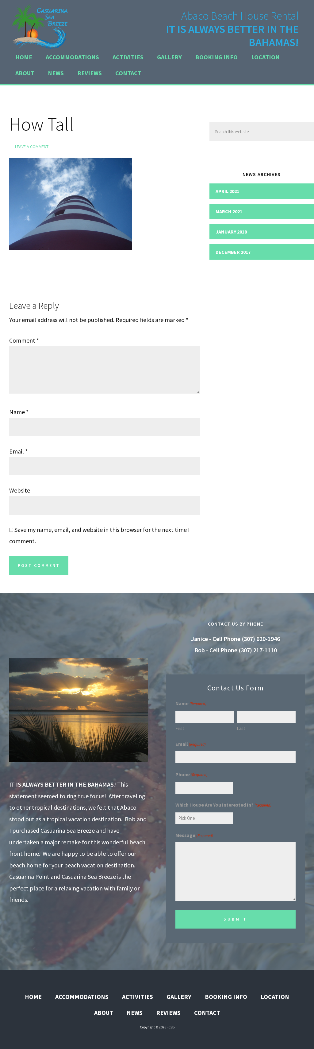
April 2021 (227, 191)
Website (19, 490)
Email (18, 451)
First (179, 728)
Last (241, 728)
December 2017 (233, 252)
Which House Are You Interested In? (223, 805)
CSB (171, 1027)
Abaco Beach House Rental (40, 26)
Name (19, 412)
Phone (191, 774)
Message (194, 835)
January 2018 (231, 232)
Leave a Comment (31, 146)
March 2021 (229, 211)
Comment (24, 340)
